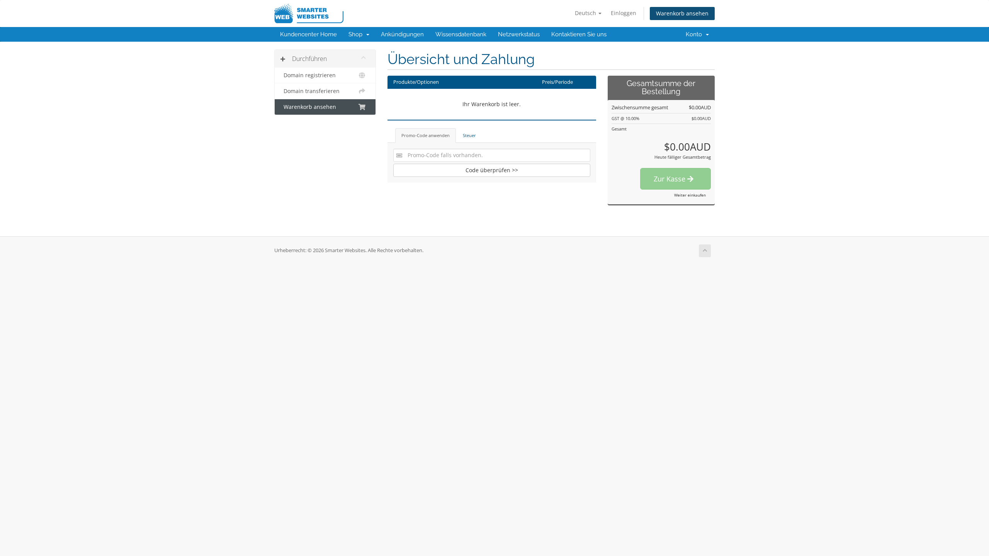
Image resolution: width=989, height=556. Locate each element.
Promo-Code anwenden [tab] (425, 135)
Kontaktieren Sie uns (579, 34)
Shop (356, 34)
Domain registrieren (308, 75)
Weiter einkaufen (690, 195)
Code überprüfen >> (492, 170)
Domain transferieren (310, 91)
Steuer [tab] (469, 135)
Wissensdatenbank (460, 34)
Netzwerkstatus (519, 34)
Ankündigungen (402, 34)
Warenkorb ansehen (682, 13)
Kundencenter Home (308, 34)
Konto (695, 34)
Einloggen (623, 13)
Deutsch (586, 13)
